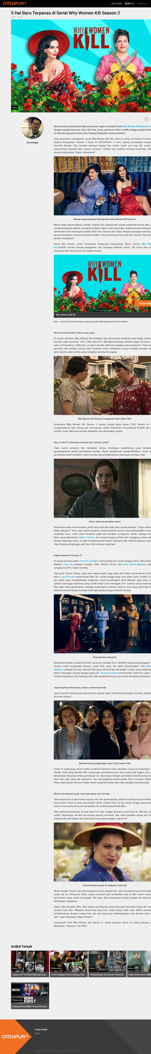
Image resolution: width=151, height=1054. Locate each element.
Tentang (37, 1033)
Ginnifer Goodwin (89, 561)
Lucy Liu (68, 564)
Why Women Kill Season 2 (136, 126)
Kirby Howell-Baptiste (134, 564)
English (117, 3)
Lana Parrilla (67, 576)
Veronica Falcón (109, 673)
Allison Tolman (87, 537)
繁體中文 (129, 3)
